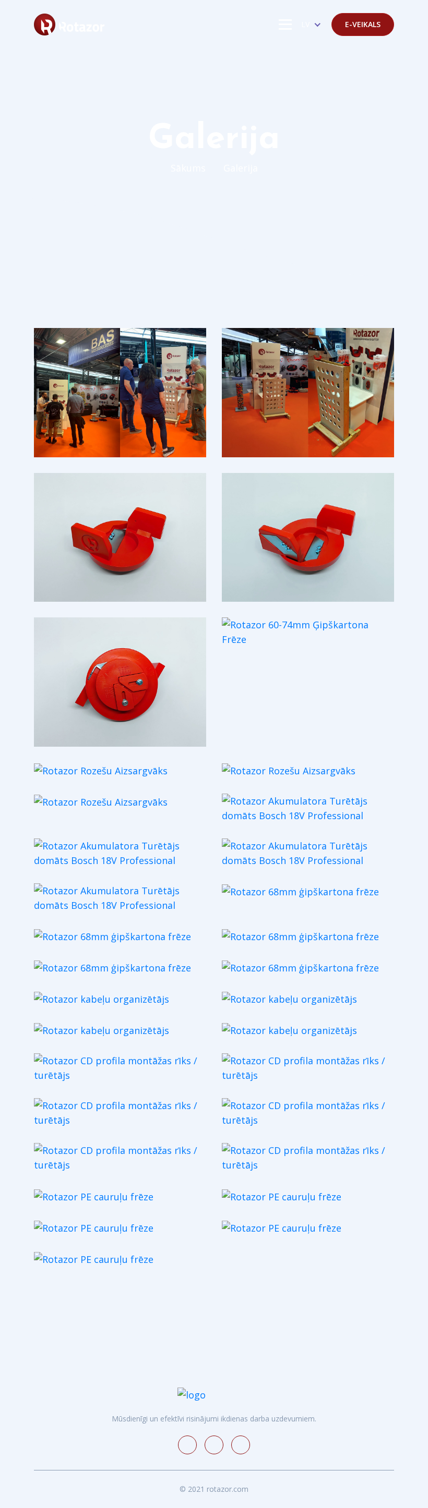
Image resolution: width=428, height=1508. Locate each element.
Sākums (188, 168)
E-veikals (363, 24)
